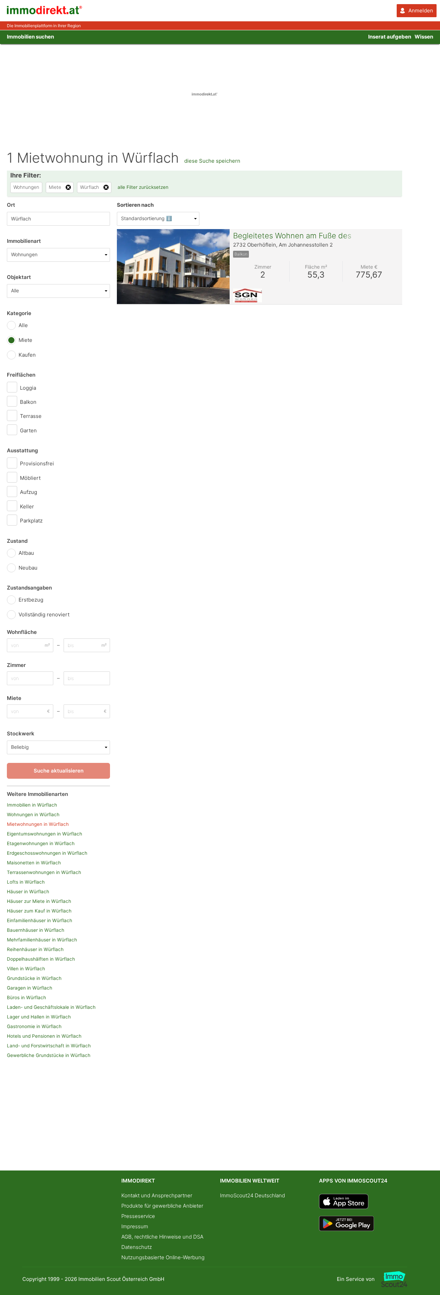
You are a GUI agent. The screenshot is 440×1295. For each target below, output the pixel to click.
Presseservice (138, 1216)
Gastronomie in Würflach (34, 1026)
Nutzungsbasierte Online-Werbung (163, 1257)
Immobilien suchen (30, 36)
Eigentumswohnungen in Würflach (44, 834)
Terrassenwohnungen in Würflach (44, 872)
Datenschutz (136, 1247)
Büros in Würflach (26, 997)
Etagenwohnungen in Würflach (41, 843)
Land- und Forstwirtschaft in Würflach (49, 1045)
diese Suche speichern (212, 161)
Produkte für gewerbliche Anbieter (162, 1205)
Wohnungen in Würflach (33, 814)
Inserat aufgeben (389, 36)
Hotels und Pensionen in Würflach (44, 1036)
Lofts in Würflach (26, 882)
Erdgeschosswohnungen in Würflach (47, 853)
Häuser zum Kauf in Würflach (39, 911)
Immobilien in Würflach (32, 805)
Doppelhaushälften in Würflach (41, 959)
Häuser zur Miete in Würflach (39, 901)
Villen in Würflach (26, 968)
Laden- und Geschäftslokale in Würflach (51, 1007)
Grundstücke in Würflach (34, 978)
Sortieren (135, 205)
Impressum (134, 1226)
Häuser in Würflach (28, 891)
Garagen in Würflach (29, 988)
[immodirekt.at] (44, 12)
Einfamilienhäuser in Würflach (39, 920)
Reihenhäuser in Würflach (35, 949)
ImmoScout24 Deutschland (252, 1195)
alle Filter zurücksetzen (143, 187)
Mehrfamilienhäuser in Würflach (42, 939)
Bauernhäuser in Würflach (35, 930)
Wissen (424, 36)
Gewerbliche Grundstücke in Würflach (48, 1055)
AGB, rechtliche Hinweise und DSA (162, 1236)
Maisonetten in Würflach (34, 862)
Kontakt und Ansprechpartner (156, 1195)
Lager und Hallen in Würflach (39, 1016)
